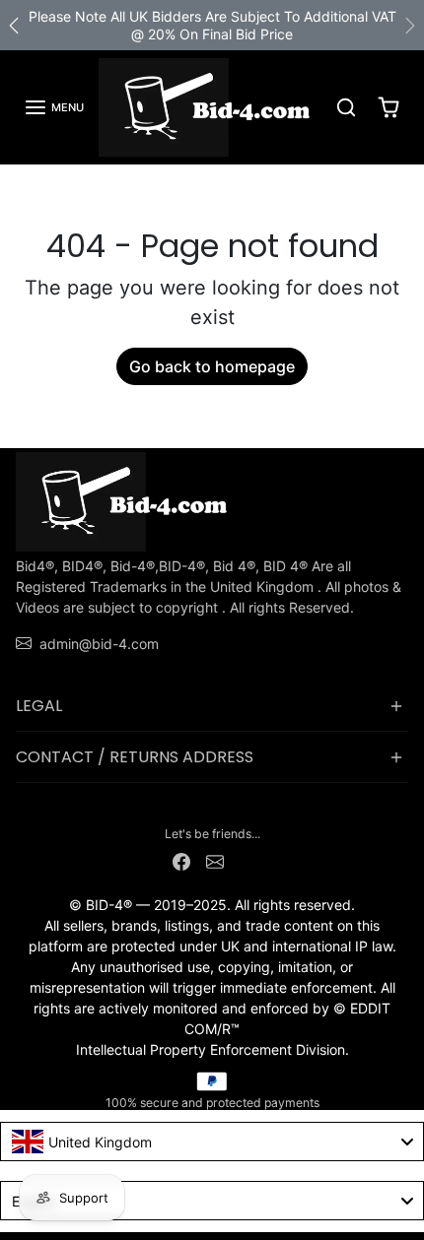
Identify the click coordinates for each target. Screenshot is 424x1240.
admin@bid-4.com (99, 643)
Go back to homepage (212, 366)
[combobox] (212, 1141)
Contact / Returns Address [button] (134, 757)
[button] (54, 107)
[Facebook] (181, 860)
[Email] (215, 860)
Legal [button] (39, 705)
